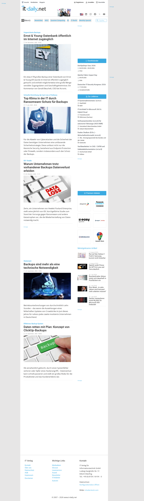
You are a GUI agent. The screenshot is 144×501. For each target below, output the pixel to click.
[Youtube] (104, 14)
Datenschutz (29, 470)
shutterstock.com (91, 490)
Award (54, 473)
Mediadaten (56, 465)
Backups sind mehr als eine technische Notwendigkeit (42, 266)
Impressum (29, 475)
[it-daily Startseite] (37, 9)
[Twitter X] (99, 14)
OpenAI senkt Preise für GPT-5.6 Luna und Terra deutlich (96, 267)
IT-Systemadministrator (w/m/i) (89, 101)
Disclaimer (29, 478)
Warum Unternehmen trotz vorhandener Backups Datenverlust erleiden (47, 167)
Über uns (28, 468)
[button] (25, 20)
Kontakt (28, 465)
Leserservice (57, 470)
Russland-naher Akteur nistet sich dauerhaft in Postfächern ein (97, 278)
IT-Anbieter (56, 478)
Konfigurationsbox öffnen (89, 485)
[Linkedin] (86, 14)
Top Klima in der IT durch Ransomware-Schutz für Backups (46, 100)
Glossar (55, 468)
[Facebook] (95, 14)
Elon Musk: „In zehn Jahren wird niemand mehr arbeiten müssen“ (97, 289)
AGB (26, 473)
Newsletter (56, 475)
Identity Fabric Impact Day (87, 75)
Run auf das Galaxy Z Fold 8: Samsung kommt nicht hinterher (97, 256)
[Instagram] (90, 14)
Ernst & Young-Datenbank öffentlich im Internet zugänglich (47, 37)
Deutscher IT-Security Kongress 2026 (92, 85)
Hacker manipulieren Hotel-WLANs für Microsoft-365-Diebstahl (96, 301)
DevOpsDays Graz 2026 (87, 66)
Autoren (55, 481)
